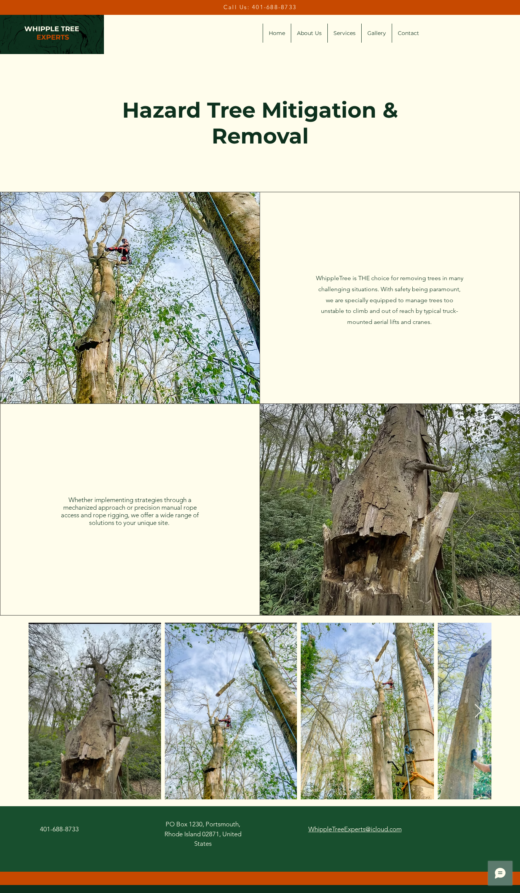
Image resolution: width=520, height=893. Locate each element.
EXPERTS (53, 37)
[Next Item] (478, 711)
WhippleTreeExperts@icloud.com (355, 829)
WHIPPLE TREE (51, 29)
